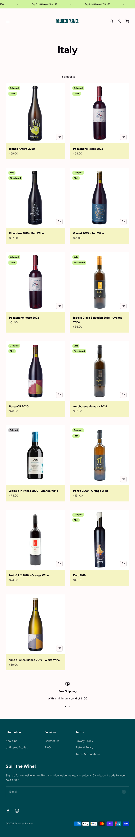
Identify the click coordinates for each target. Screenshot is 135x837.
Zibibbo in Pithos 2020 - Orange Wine (33, 490)
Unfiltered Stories (17, 747)
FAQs (48, 747)
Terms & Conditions (88, 754)
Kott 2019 (79, 575)
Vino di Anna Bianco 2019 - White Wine (34, 660)
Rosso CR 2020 (18, 406)
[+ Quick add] (59, 137)
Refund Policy (84, 747)
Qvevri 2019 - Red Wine (88, 233)
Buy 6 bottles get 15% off (90, 4)
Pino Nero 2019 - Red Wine (26, 233)
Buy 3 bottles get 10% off (37, 4)
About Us (11, 741)
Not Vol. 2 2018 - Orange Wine (29, 575)
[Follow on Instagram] (17, 810)
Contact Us (52, 741)
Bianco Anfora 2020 (22, 148)
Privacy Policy (84, 741)
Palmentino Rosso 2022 (88, 148)
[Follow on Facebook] (8, 810)
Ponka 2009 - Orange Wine (90, 490)
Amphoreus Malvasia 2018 (90, 406)
